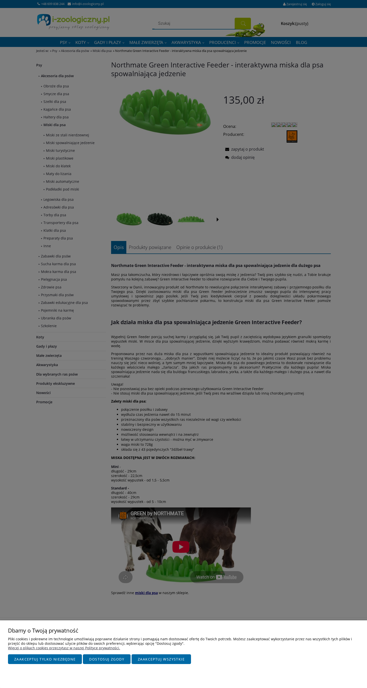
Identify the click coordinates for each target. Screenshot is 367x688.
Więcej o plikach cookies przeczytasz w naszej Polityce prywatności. (64, 648)
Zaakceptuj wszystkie (161, 659)
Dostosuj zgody (106, 659)
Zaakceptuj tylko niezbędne (45, 659)
